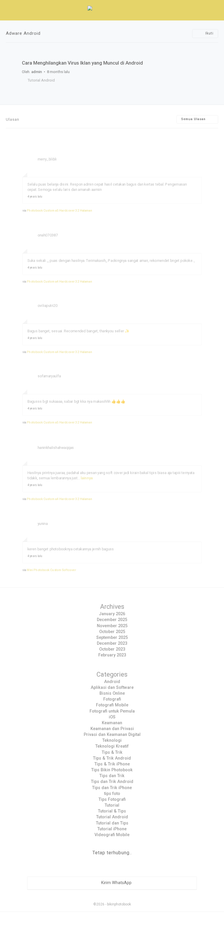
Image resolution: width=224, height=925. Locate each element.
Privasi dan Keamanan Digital (112, 734)
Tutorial (112, 805)
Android (112, 681)
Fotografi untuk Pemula (112, 711)
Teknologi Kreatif (112, 746)
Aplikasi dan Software (112, 687)
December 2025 (112, 619)
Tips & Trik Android (112, 758)
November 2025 (112, 625)
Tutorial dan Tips (112, 823)
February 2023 (112, 655)
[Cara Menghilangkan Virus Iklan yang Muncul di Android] (112, 52)
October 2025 (112, 631)
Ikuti (209, 33)
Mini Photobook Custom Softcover (51, 570)
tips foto (112, 793)
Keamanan (112, 722)
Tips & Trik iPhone (112, 764)
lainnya (87, 478)
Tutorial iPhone (112, 829)
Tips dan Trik (112, 775)
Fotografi (112, 699)
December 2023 (112, 643)
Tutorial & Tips (112, 811)
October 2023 (112, 649)
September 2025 (112, 637)
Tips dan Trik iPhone (112, 787)
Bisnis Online (112, 693)
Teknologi (112, 740)
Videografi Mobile (112, 834)
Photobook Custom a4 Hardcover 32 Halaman (59, 281)
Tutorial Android (41, 80)
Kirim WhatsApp (116, 883)
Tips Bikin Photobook (112, 769)
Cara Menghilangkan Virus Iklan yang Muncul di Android (82, 63)
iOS (112, 717)
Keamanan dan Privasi (112, 728)
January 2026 (112, 613)
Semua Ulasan (194, 119)
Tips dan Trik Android (112, 781)
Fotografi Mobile (112, 705)
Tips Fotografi (112, 799)
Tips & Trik (112, 752)
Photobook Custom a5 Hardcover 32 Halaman (59, 210)
